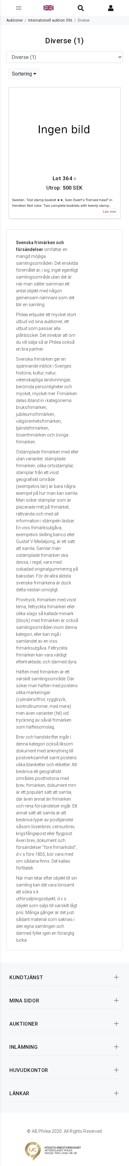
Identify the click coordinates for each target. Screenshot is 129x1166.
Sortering (22, 74)
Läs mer (109, 212)
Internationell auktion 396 (50, 20)
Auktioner (14, 20)
